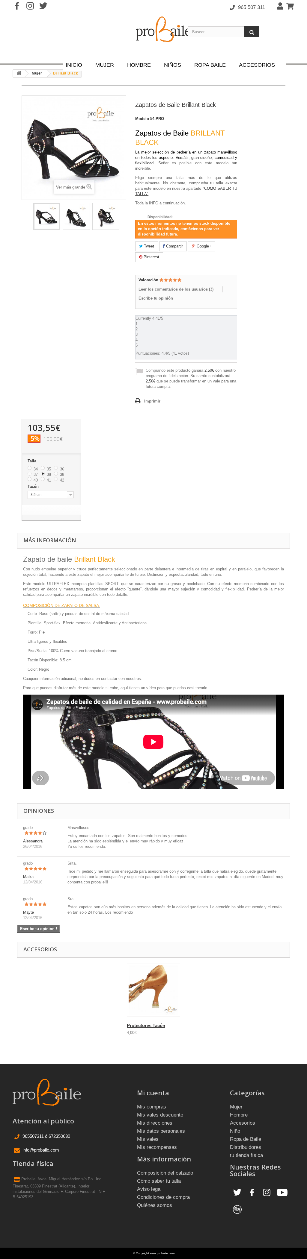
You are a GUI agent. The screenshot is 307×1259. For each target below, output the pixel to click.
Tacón (34, 486)
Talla (32, 461)
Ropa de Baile (245, 1139)
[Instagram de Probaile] (266, 1192)
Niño (235, 1131)
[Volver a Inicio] (19, 73)
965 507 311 (251, 7)
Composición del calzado (165, 1173)
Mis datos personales (161, 1131)
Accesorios (257, 65)
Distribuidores (245, 1147)
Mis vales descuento (160, 1115)
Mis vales (148, 1139)
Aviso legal (149, 1189)
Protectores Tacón (146, 1025)
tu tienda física (246, 1155)
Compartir (174, 246)
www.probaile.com (162, 1253)
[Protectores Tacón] (153, 990)
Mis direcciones (154, 1123)
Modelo (142, 118)
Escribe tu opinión (156, 298)
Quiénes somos (154, 1205)
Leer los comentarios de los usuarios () (176, 289)
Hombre (139, 65)
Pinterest (150, 257)
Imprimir (152, 401)
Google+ (203, 246)
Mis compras (151, 1107)
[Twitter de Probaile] (237, 1192)
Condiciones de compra (163, 1197)
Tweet (148, 246)
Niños (172, 65)
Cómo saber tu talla (159, 1181)
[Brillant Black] (47, 216)
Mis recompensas (157, 1147)
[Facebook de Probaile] (252, 1192)
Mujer (104, 65)
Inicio (74, 65)
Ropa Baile (210, 65)
